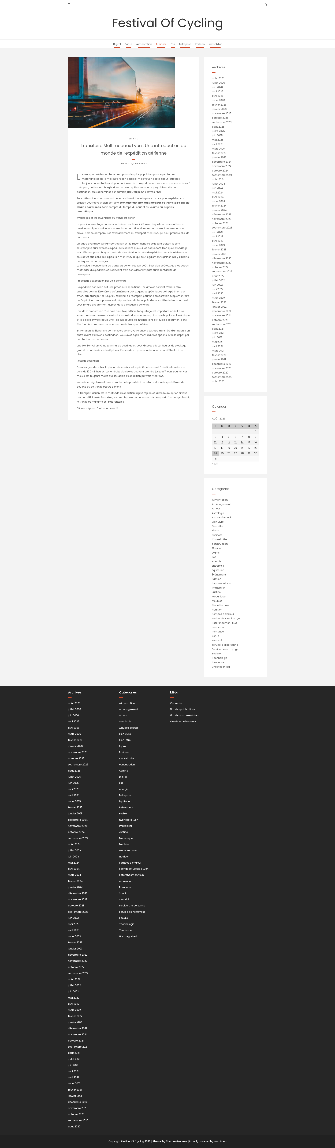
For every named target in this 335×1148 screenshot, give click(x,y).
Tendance (218, 662)
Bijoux (215, 530)
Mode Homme (220, 605)
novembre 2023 (221, 219)
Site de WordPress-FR (183, 721)
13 (235, 442)
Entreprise (185, 44)
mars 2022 (218, 298)
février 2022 (219, 302)
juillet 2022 (218, 280)
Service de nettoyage (225, 649)
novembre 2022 (221, 263)
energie (216, 561)
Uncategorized (221, 667)
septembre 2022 (222, 271)
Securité (217, 640)
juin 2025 (217, 135)
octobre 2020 (220, 372)
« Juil (215, 463)
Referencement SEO (224, 623)
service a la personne (225, 645)
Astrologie (218, 513)
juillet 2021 (218, 333)
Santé (128, 44)
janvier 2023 (219, 254)
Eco (173, 44)
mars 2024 (218, 201)
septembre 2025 (222, 122)
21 (242, 448)
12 (229, 442)
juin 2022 (217, 285)
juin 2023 (217, 232)
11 (222, 442)
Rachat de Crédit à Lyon (226, 618)
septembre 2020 (222, 377)
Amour (216, 508)
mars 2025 (218, 148)
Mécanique (219, 596)
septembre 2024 (222, 175)
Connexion (176, 703)
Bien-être (218, 526)
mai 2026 (217, 91)
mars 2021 (218, 350)
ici (87, 408)
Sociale (216, 653)
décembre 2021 (221, 311)
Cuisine (216, 548)
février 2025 (219, 153)
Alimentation (144, 44)
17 (215, 448)
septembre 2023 (222, 227)
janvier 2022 (219, 306)
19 (229, 448)
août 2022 (218, 276)
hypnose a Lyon (221, 583)
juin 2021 (217, 337)
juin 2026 (217, 87)
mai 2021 (217, 342)
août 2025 (218, 126)
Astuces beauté (221, 517)
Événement (219, 574)
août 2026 (218, 78)
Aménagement (221, 504)
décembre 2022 (221, 258)
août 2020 (218, 381)
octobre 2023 (220, 223)
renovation (218, 627)
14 (242, 442)
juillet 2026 (218, 83)
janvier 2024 (219, 210)
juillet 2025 (218, 131)
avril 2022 (217, 293)
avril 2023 (217, 241)
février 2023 (219, 249)
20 (235, 448)
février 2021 (219, 355)
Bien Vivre (218, 522)
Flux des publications (182, 709)
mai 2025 (217, 140)
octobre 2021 (220, 320)
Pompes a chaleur (223, 614)
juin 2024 (217, 188)
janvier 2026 (219, 109)
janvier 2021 (219, 359)
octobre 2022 (220, 267)
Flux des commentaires (184, 715)
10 (215, 442)
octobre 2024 (220, 170)
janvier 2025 (219, 157)
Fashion (200, 44)
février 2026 (219, 104)
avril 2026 (218, 96)
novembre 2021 (221, 315)
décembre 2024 (222, 161)
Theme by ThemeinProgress (170, 1141)
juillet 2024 (218, 183)
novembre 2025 (221, 113)
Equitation (218, 570)
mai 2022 (217, 289)
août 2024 (218, 179)
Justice (216, 592)
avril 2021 (217, 346)
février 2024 (219, 205)
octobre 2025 (220, 118)
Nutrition (217, 609)
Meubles (217, 601)
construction (220, 544)
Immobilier (215, 44)
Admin (144, 163)
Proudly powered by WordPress (208, 1141)
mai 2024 (218, 192)
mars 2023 (218, 245)
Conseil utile (219, 539)
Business (161, 44)
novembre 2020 (221, 368)
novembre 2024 (222, 166)
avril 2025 (217, 144)
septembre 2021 (221, 324)
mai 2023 (217, 236)
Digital (117, 44)
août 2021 (218, 328)
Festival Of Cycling (167, 23)
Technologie (219, 658)
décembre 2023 (221, 214)
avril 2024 (218, 197)
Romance (218, 631)
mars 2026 (218, 100)
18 (222, 448)
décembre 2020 (222, 364)
